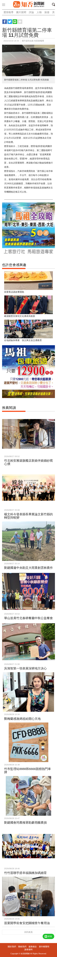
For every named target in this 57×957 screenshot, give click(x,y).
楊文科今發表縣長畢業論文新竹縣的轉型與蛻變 (28, 516)
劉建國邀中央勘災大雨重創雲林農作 (28, 567)
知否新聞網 (28, 4)
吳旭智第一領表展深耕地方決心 (25, 668)
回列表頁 (28, 932)
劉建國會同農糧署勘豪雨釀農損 (25, 822)
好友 (50, 936)
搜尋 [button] (54, 5)
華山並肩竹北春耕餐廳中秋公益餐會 (28, 618)
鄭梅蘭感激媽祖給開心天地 (22, 718)
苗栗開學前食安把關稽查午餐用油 (27, 923)
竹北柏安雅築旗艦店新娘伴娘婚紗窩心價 (28, 462)
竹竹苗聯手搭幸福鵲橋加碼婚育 (25, 873)
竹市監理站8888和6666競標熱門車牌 (27, 770)
